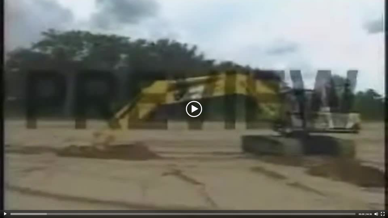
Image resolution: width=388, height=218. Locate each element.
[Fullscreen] (383, 214)
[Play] (5, 214)
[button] (194, 109)
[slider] (183, 214)
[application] (194, 109)
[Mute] (376, 214)
